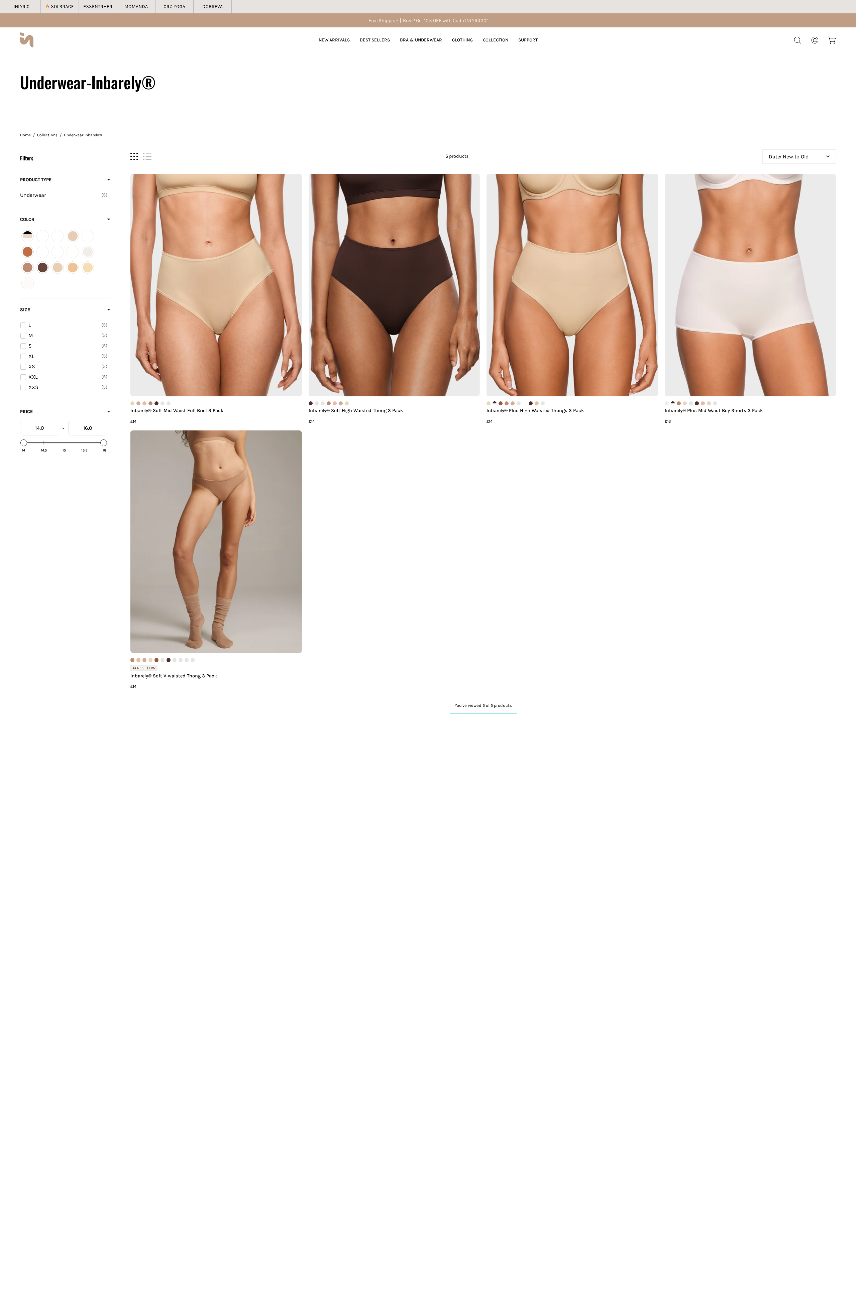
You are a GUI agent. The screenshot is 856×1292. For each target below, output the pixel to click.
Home (25, 135)
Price (26, 411)
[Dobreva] (213, 6)
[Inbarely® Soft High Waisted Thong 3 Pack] (394, 285)
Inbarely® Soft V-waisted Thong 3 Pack (173, 676)
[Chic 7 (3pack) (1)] (58, 252)
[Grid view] (134, 156)
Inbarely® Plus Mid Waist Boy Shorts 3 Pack (714, 410)
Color (27, 219)
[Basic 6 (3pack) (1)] (58, 236)
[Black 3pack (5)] (88, 236)
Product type (35, 179)
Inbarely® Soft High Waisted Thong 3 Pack (356, 410)
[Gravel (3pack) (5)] (27, 267)
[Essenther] (98, 6)
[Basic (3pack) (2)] (27, 236)
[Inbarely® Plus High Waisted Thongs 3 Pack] (572, 285)
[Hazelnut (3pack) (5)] (42, 267)
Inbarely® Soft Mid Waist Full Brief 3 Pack (176, 410)
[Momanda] (136, 6)
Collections (47, 135)
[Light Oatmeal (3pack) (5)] (58, 267)
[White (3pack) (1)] (27, 283)
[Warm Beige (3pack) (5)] (73, 267)
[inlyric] (26, 39)
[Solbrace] (60, 6)
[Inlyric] (22, 6)
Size (25, 309)
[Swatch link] (132, 403)
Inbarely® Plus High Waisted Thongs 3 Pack (535, 410)
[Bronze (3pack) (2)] (27, 252)
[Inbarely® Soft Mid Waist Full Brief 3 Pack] (216, 285)
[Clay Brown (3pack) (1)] (73, 252)
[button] (797, 40)
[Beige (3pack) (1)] (73, 236)
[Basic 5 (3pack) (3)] (42, 236)
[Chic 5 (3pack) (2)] (42, 252)
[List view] (147, 156)
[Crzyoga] (174, 6)
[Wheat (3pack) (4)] (88, 267)
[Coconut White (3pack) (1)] (88, 252)
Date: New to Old (789, 156)
